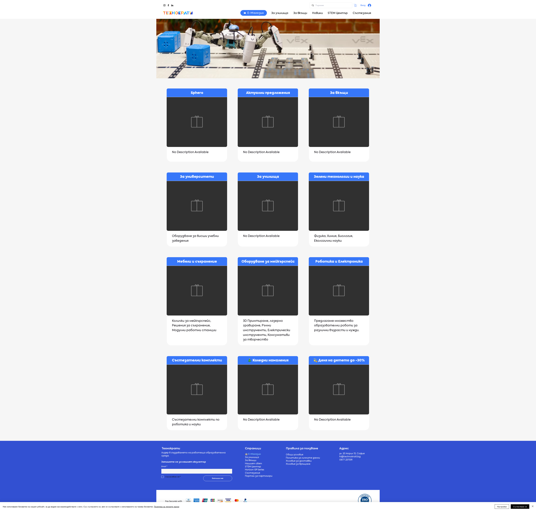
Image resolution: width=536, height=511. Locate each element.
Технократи (171, 448)
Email (164, 466)
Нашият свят (253, 463)
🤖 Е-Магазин (253, 454)
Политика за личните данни (303, 457)
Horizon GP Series (254, 469)
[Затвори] (532, 506)
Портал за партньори (258, 475)
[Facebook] (168, 5)
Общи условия (294, 454)
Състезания (252, 472)
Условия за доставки (299, 460)
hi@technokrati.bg (350, 456)
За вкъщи (250, 460)
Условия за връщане (298, 463)
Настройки (502, 506)
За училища (252, 457)
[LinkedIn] (172, 5)
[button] (355, 5)
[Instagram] (164, 5)
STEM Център (253, 466)
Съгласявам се (520, 506)
